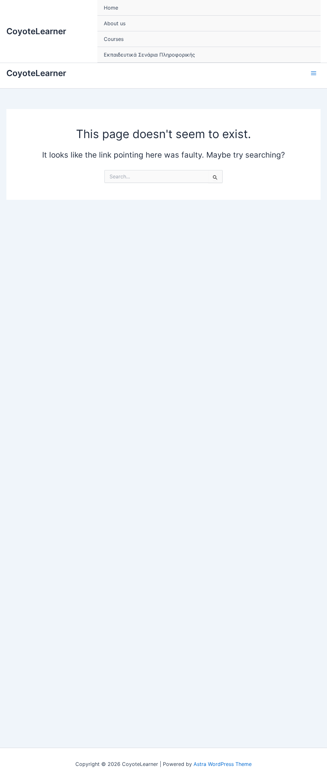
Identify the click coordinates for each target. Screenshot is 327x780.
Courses (114, 39)
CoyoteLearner (36, 31)
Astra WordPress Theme (223, 764)
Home (111, 7)
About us (114, 23)
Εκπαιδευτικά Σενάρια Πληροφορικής (149, 54)
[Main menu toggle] (314, 73)
